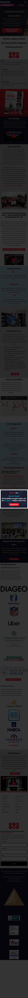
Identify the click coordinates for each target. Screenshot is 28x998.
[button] (26, 491)
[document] (14, 499)
